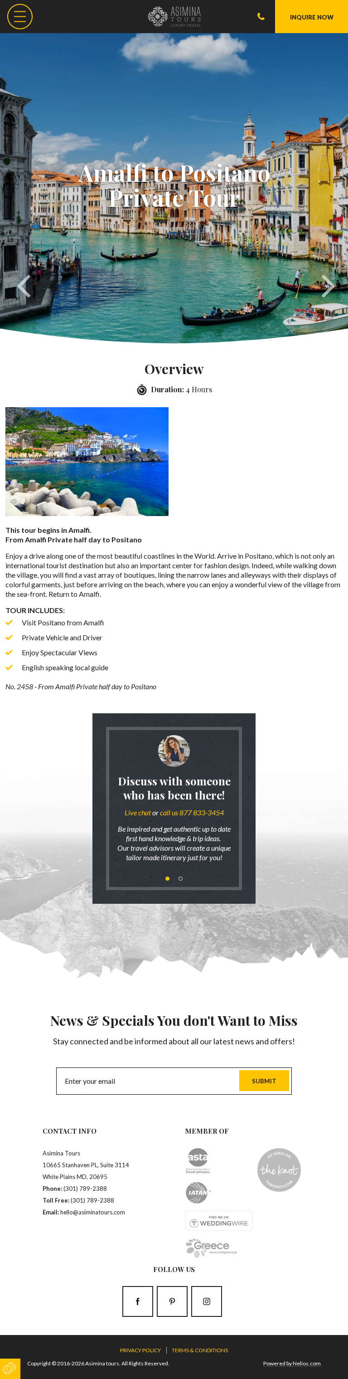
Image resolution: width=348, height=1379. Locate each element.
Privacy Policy (140, 1350)
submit (264, 1081)
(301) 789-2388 (85, 1188)
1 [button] (167, 879)
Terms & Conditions (200, 1350)
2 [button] (181, 879)
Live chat (138, 812)
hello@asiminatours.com (92, 1212)
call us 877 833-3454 (192, 812)
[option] (174, 802)
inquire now (312, 17)
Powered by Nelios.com (292, 1363)
